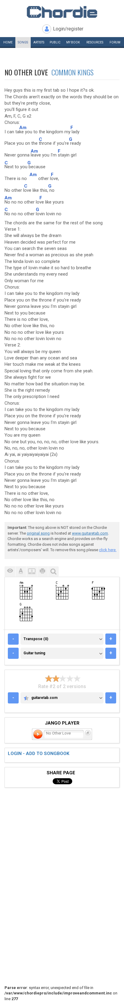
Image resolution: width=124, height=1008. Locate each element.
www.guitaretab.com (90, 533)
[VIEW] (10, 571)
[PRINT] (42, 571)
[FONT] (20, 571)
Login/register (68, 29)
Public (55, 42)
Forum (115, 42)
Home (8, 42)
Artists (38, 42)
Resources (94, 42)
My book (73, 42)
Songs (23, 42)
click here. (107, 550)
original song (38, 533)
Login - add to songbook (38, 753)
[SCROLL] (31, 571)
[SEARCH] (53, 571)
